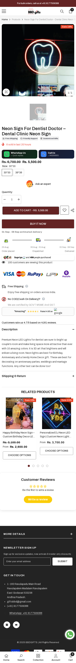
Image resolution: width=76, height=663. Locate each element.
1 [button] (29, 466)
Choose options (19, 455)
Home (5, 19)
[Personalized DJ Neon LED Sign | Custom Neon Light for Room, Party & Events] (56, 413)
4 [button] (43, 466)
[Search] (62, 11)
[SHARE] (71, 210)
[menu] (4, 11)
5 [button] (47, 466)
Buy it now (38, 223)
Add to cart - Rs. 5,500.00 (30, 210)
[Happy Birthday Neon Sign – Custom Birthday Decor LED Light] (19, 413)
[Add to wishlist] (64, 210)
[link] (21, 657)
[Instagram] (7, 624)
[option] (38, 60)
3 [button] (38, 466)
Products (16, 19)
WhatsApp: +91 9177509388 (25, 613)
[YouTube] (16, 624)
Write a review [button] (38, 499)
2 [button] (33, 466)
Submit (63, 561)
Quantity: (7, 192)
